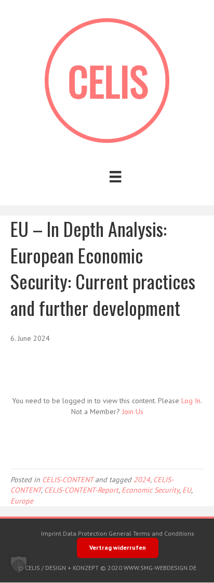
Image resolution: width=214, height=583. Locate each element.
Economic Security (150, 490)
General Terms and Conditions (151, 533)
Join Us (132, 411)
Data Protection (85, 533)
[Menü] (115, 177)
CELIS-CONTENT (67, 479)
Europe (21, 501)
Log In (190, 400)
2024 (141, 479)
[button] (18, 564)
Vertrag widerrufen (117, 547)
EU (186, 490)
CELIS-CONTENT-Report (81, 490)
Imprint (51, 533)
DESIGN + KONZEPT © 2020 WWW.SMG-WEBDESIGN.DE (120, 568)
